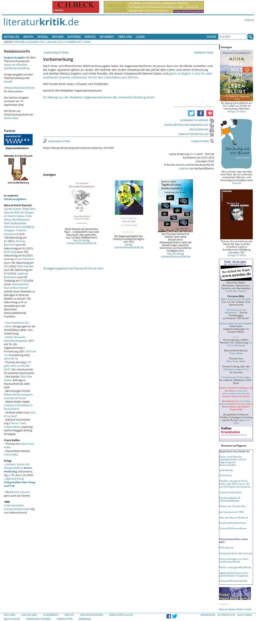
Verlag (249, 20)
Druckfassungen (91, 615)
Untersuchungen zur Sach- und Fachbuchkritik (234, 560)
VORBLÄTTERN (204, 52)
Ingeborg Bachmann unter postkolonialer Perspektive (234, 574)
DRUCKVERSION (198, 129)
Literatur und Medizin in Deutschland (18, 407)
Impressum (207, 615)
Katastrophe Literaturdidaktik (236, 323)
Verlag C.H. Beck (236, 111)
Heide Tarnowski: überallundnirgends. (16, 338)
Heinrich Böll (11, 212)
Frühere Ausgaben (26, 41)
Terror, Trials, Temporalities (15, 425)
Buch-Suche (12, 619)
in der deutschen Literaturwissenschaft (17, 507)
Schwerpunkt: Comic (77, 41)
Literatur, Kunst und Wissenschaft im (18, 467)
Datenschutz (226, 615)
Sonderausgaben (15, 199)
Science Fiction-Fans (230, 492)
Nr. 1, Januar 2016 (51, 41)
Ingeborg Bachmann (16, 275)
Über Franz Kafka (236, 361)
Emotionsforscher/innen (232, 522)
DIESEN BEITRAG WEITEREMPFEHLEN (186, 125)
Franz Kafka (11, 454)
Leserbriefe (50, 615)
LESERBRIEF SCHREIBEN (194, 120)
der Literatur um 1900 (231, 512)
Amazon (236, 182)
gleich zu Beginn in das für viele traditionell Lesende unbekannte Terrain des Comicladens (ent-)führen (127, 75)
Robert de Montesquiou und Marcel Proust (18, 396)
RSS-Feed (9, 615)
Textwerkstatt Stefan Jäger (236, 377)
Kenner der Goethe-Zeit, (232, 506)
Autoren (74, 36)
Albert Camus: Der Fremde (236, 299)
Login (140, 36)
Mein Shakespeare (15, 223)
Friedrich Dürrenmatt (15, 232)
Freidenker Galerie (236, 291)
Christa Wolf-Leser (229, 528)
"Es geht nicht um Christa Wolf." (17, 365)
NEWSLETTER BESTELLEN (193, 134)
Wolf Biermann (21, 219)
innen (244, 528)
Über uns (125, 36)
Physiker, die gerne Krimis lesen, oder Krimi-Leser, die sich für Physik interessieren (234, 483)
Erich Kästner (226, 547)
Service (90, 36)
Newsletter (64, 619)
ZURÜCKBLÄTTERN (56, 52)
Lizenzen (184, 168)
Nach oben (244, 615)
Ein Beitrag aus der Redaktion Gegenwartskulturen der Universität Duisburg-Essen (98, 97)
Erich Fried (10, 252)
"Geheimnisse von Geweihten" (235, 311)
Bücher (57, 36)
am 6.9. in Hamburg (239, 344)
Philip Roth (28, 209)
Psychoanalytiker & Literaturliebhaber (229, 499)
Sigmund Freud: (19, 482)
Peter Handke (25, 266)
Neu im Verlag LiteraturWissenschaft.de (81, 242)
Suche (211, 36)
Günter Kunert (12, 209)
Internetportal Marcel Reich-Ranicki (16, 286)
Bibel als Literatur (20, 492)
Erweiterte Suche (121, 615)
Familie (8, 81)
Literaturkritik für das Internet (235, 553)
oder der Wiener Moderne (233, 517)
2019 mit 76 (11, 358)
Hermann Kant (13, 227)
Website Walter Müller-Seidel (235, 609)
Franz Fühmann (24, 259)
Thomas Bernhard (14, 242)
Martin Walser (16, 216)
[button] (191, 113)
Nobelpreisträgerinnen (236, 369)
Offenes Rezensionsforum (19, 88)
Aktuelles (11, 36)
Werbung (85, 619)
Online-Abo (10, 118)
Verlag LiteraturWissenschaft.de (128, 246)
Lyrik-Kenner (226, 470)
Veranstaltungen (38, 619)
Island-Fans (225, 475)
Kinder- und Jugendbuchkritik (235, 567)
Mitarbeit (107, 36)
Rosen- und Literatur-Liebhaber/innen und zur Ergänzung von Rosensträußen (232, 460)
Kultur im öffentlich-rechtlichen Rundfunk (17, 66)
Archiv (28, 36)
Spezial (42, 36)
